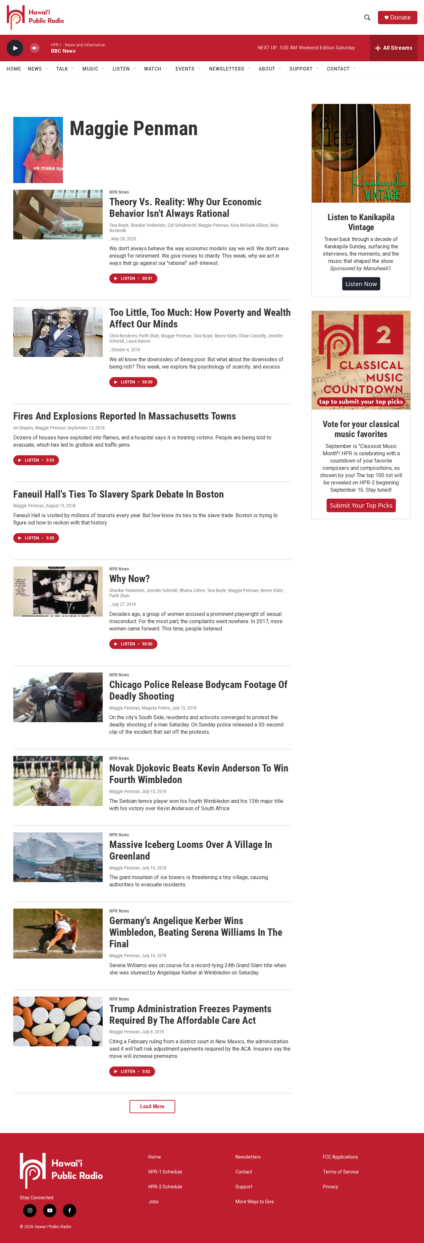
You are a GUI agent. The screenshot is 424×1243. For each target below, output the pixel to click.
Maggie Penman (28, 505)
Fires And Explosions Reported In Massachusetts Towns (124, 416)
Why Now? (129, 578)
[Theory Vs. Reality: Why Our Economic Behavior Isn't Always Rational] (58, 214)
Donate (400, 17)
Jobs (153, 1201)
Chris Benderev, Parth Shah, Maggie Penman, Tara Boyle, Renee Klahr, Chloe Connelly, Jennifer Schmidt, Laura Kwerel (196, 338)
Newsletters (248, 1157)
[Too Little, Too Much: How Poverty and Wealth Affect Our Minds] (58, 332)
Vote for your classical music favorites (361, 429)
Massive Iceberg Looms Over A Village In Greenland (190, 850)
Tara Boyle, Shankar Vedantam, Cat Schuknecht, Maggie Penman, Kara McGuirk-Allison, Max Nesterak (193, 228)
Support (244, 1186)
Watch (152, 69)
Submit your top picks (361, 505)
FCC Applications (340, 1157)
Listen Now (361, 284)
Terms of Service (341, 1171)
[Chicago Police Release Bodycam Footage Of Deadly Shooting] (58, 697)
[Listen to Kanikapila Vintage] (361, 153)
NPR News (119, 192)
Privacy (330, 1186)
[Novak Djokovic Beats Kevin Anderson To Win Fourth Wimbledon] (58, 781)
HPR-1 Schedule (165, 1171)
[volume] (34, 48)
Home (14, 69)
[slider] (45, 47)
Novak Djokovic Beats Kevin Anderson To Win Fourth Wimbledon (199, 773)
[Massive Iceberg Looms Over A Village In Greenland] (58, 857)
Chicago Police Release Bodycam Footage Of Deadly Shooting (198, 690)
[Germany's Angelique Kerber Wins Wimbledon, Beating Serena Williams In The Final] (58, 933)
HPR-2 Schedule (165, 1186)
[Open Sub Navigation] (47, 69)
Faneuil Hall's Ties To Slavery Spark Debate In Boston (118, 494)
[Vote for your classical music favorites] (361, 360)
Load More (152, 1106)
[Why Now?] (58, 591)
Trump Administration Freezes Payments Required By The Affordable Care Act (190, 1014)
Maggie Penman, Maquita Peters (139, 708)
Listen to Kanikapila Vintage (361, 222)
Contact (244, 1171)
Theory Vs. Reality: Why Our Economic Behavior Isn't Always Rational (185, 207)
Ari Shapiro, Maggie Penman (39, 427)
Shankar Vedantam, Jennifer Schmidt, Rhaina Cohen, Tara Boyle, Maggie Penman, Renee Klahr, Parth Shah (196, 593)
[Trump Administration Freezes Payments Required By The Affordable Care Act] (58, 1021)
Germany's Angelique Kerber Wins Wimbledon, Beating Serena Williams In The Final (195, 932)
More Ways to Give (255, 1201)
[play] (15, 48)
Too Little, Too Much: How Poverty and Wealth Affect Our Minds (200, 318)
